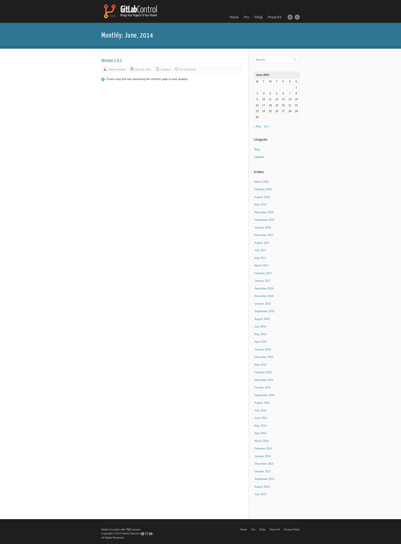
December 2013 (263, 463)
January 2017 (262, 280)
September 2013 (264, 479)
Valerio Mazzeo (117, 69)
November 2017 (263, 235)
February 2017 (263, 273)
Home (234, 17)
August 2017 (262, 242)
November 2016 (263, 296)
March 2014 (261, 441)
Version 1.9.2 (111, 60)
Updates (165, 69)
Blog (257, 149)
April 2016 (260, 341)
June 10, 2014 (143, 69)
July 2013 (260, 494)
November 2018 (263, 212)
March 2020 (261, 181)
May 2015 (260, 364)
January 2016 (262, 349)
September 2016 (264, 311)
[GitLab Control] (129, 11)
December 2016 (263, 288)
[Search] (294, 59)
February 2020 (263, 189)
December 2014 (263, 380)
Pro (246, 17)
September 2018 (264, 219)
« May (257, 126)
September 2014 (264, 395)
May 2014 (260, 425)
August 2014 (262, 402)
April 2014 (260, 433)
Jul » (267, 126)
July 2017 (260, 250)
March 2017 (261, 265)
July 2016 (260, 326)
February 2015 (263, 372)
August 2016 (262, 319)
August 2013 (262, 486)
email (290, 17)
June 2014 (260, 418)
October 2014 (262, 387)
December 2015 (263, 357)
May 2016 (260, 334)
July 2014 (260, 410)
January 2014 (262, 456)
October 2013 (262, 471)
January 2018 (262, 227)
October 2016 (262, 303)
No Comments (188, 69)
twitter (297, 17)
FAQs (258, 17)
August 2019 (262, 197)
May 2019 (260, 204)
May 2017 (260, 258)
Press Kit (274, 17)
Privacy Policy (292, 529)
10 (263, 99)
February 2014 (263, 448)
